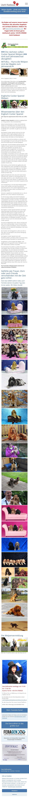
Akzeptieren (14, 790)
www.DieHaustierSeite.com (14, 29)
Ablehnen (14, 794)
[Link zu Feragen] (14, 732)
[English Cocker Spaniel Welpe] (14, 293)
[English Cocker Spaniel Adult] (14, 434)
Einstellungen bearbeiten (15, 786)
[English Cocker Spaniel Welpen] (14, 513)
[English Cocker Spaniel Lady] (14, 465)
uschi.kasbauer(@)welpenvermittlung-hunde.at (14, 700)
